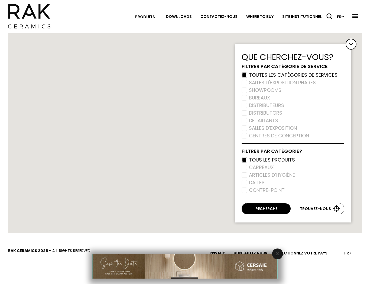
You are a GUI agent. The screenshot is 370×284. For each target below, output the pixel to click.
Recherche (266, 208)
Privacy (217, 253)
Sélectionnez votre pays (301, 253)
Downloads (179, 16)
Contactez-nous (219, 16)
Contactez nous (250, 253)
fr (339, 17)
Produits (145, 17)
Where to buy (260, 16)
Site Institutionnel (302, 16)
